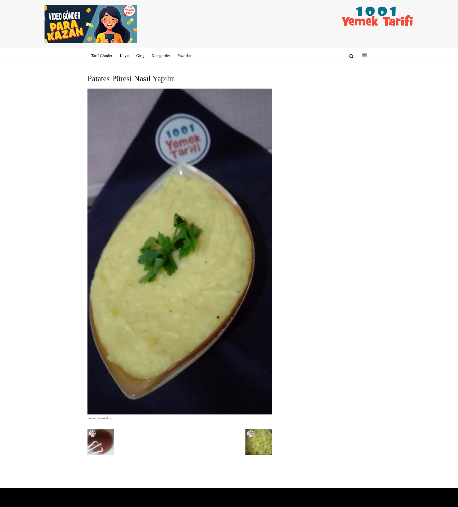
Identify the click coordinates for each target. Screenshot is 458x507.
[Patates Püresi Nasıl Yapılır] (179, 413)
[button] (351, 56)
